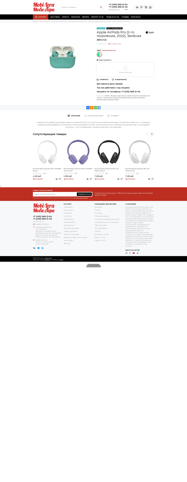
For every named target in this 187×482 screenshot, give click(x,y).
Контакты (135, 17)
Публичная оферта (102, 216)
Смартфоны (68, 207)
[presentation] (146, 134)
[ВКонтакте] (88, 107)
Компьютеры (69, 219)
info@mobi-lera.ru (42, 224)
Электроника (69, 225)
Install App (93, 265)
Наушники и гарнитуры (139, 96)
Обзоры (85, 17)
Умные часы (68, 210)
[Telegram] (99, 107)
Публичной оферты (81, 198)
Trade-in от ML (112, 17)
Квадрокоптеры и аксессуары (75, 237)
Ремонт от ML (97, 17)
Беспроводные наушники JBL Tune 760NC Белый (137, 170)
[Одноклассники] (91, 107)
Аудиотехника (122, 96)
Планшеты (68, 213)
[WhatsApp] (95, 107)
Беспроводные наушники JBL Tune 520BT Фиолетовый (78, 170)
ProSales (46, 260)
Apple (129, 96)
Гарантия (75, 17)
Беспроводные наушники (136, 97)
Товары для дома (70, 231)
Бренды (113, 96)
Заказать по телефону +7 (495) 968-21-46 (118, 91)
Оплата (65, 17)
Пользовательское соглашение (107, 222)
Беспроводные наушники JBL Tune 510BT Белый (47, 170)
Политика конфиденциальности (107, 219)
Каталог (42, 17)
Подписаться (84, 194)
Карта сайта (48, 258)
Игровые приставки (71, 228)
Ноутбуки (67, 216)
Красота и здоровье (71, 234)
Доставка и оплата (102, 234)
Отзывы (125, 17)
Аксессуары (68, 240)
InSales (61, 260)
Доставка (55, 17)
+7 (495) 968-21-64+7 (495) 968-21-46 (118, 5)
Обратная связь (101, 225)
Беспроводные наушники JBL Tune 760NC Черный (107, 170)
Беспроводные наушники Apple (108, 99)
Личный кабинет (101, 228)
